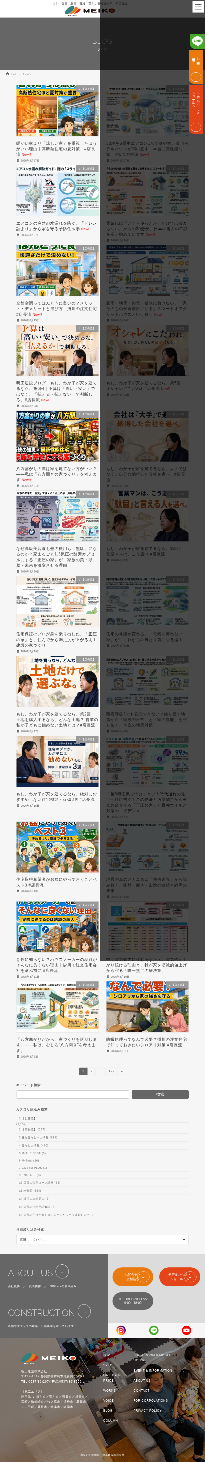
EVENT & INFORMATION (153, 1370)
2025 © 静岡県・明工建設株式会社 (102, 1454)
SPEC (107, 1365)
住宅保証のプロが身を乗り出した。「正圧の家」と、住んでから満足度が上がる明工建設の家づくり (56, 639)
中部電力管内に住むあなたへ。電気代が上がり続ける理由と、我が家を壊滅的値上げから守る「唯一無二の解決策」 (146, 965)
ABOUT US (30, 1273)
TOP (106, 1355)
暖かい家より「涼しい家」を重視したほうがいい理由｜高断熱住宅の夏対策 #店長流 (56, 149)
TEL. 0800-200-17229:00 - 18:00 (133, 1301)
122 (111, 1072)
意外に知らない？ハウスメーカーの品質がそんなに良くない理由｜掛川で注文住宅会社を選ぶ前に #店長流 (56, 965)
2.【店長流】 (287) (32, 1129)
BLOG (107, 1410)
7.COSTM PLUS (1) (33, 1167)
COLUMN (110, 1420)
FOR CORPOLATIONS (151, 1400)
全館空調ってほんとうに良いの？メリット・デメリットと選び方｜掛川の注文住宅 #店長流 (56, 309)
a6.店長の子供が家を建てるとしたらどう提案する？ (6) (57, 1214)
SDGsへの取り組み (63, 1286)
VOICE (108, 1400)
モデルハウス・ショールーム (179, 1277)
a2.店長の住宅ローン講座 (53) (39, 1182)
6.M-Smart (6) (29, 1160)
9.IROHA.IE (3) (30, 1175)
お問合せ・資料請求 (133, 1277)
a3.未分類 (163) (30, 1190)
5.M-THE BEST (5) (32, 1153)
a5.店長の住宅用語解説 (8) (37, 1206)
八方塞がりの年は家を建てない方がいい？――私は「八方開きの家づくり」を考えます (56, 474)
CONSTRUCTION (41, 1313)
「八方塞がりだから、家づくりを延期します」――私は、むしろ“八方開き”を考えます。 (56, 1045)
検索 (160, 1094)
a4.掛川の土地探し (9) (34, 1198)
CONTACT (142, 1390)
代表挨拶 (35, 1286)
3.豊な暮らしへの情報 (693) (38, 1137)
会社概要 (14, 1286)
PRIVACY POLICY (148, 1410)
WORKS (109, 1390)
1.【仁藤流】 (28, 1118)
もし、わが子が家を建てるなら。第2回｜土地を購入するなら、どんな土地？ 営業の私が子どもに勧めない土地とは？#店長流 (57, 719)
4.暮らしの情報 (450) (33, 1145)
